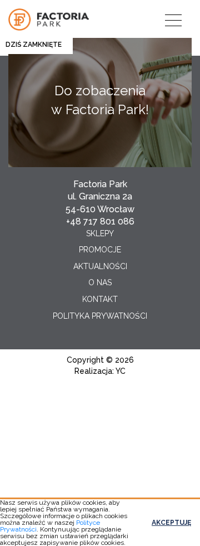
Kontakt (100, 299)
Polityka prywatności (100, 315)
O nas (100, 282)
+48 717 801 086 (100, 221)
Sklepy (100, 233)
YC (121, 371)
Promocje (100, 249)
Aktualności (100, 266)
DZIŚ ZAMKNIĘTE (34, 44)
